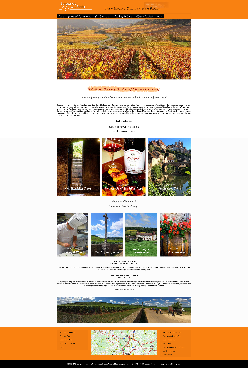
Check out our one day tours (124, 131)
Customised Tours (170, 340)
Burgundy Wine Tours (68, 332)
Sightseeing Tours (170, 351)
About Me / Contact (67, 343)
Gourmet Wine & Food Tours (174, 347)
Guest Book (167, 354)
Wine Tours (167, 343)
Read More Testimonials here (124, 290)
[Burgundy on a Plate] (117, 6)
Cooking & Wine (66, 340)
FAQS (62, 347)
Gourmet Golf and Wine (172, 336)
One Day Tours (65, 336)
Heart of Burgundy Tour (172, 332)
